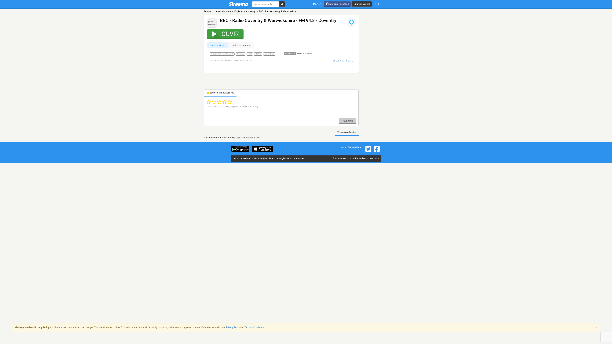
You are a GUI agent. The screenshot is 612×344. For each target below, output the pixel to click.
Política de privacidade (263, 158)
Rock (258, 54)
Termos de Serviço (241, 158)
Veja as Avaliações (346, 132)
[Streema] (238, 4)
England (238, 11)
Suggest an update (343, 61)
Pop (249, 54)
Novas (240, 54)
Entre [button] (378, 4)
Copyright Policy (283, 158)
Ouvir (230, 33)
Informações (217, 45)
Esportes (269, 54)
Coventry (250, 11)
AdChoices (299, 158)
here (57, 327)
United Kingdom (223, 11)
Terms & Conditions (254, 327)
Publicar (347, 120)
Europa (207, 11)
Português (353, 147)
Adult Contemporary (222, 54)
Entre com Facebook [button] (338, 4)
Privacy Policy (233, 327)
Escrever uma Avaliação (221, 92)
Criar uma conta (362, 4)
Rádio (317, 4)
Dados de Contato (241, 45)
